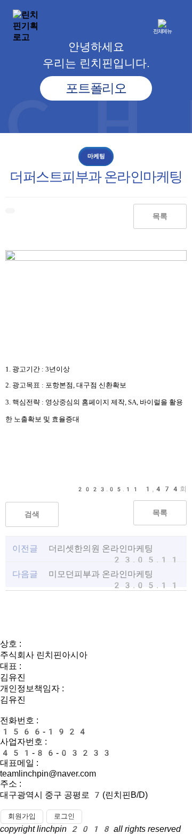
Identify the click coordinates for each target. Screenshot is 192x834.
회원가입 (22, 816)
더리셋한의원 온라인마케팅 (101, 548)
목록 (160, 216)
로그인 (64, 816)
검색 (32, 514)
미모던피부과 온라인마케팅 (101, 574)
